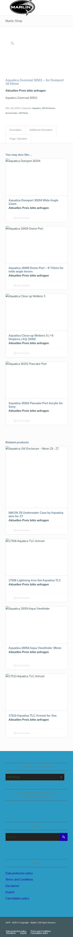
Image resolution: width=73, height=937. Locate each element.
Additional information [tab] (41, 130)
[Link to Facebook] (59, 927)
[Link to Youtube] (53, 927)
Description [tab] (16, 130)
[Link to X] (65, 927)
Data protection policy (19, 873)
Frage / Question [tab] (18, 138)
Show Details (23, 218)
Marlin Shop (13, 21)
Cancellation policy (17, 898)
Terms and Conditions (19, 879)
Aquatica (36, 108)
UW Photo (23, 113)
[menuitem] (16, 931)
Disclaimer (12, 885)
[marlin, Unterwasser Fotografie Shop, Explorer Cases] (30, 8)
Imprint (9, 892)
